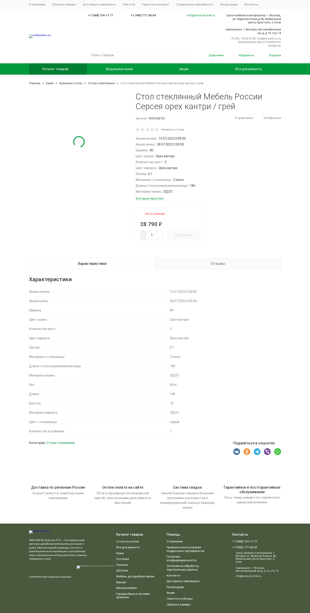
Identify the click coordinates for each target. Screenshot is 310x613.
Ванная (121, 582)
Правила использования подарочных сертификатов (185, 549)
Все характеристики (150, 198)
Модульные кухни (119, 69)
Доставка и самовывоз (99, 4)
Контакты (251, 4)
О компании (37, 4)
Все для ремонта (248, 69)
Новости (129, 4)
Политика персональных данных (50, 576)
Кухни (50, 83)
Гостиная (122, 559)
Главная (34, 83)
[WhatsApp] (277, 451)
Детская (122, 570)
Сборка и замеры (64, 4)
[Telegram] (257, 451)
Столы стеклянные (101, 83)
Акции (184, 69)
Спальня (122, 564)
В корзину (183, 235)
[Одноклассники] (247, 451)
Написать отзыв (172, 129)
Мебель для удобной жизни (135, 576)
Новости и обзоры (180, 598)
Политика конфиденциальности (182, 558)
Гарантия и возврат (156, 4)
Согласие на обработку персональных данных (183, 567)
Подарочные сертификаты (195, 4)
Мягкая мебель (126, 588)
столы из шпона (127, 541)
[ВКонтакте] (236, 451)
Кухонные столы (70, 83)
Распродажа (229, 4)
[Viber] (267, 451)
